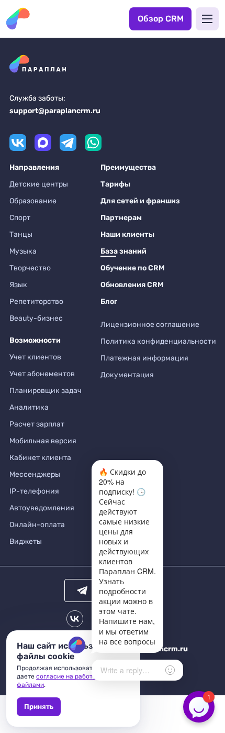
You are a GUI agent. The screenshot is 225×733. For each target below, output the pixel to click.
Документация (127, 374)
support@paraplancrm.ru (54, 110)
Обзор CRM (161, 19)
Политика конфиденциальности (158, 341)
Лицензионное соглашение (149, 324)
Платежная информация (144, 358)
